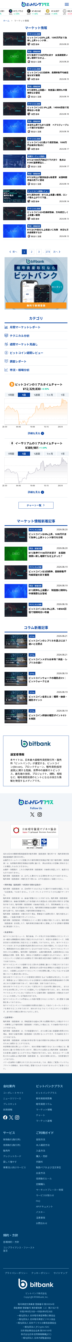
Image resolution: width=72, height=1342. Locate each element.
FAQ (38, 1200)
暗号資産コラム (44, 1104)
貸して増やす (10, 1161)
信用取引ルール (44, 1178)
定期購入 (40, 1184)
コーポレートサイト (13, 1092)
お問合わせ (41, 1223)
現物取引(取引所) (11, 1139)
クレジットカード (12, 1156)
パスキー (40, 1212)
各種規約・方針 (11, 1242)
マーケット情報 (44, 1109)
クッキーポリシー (40, 1273)
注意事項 (40, 1217)
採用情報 (7, 1109)
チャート (40, 1115)
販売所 (6, 1150)
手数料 (39, 1161)
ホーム (6, 20)
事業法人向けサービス (14, 1167)
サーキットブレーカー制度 (49, 1189)
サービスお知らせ (45, 1195)
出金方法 (40, 1173)
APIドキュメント (44, 1206)
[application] (36, 414)
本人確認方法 (43, 1145)
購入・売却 (41, 1156)
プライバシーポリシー (16, 1273)
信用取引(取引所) (11, 1145)
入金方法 (40, 1150)
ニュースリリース (12, 1098)
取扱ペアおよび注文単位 (48, 1167)
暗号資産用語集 (44, 1098)
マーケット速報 (44, 1120)
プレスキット (10, 1104)
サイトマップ (60, 1273)
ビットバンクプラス (46, 1092)
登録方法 (40, 1139)
